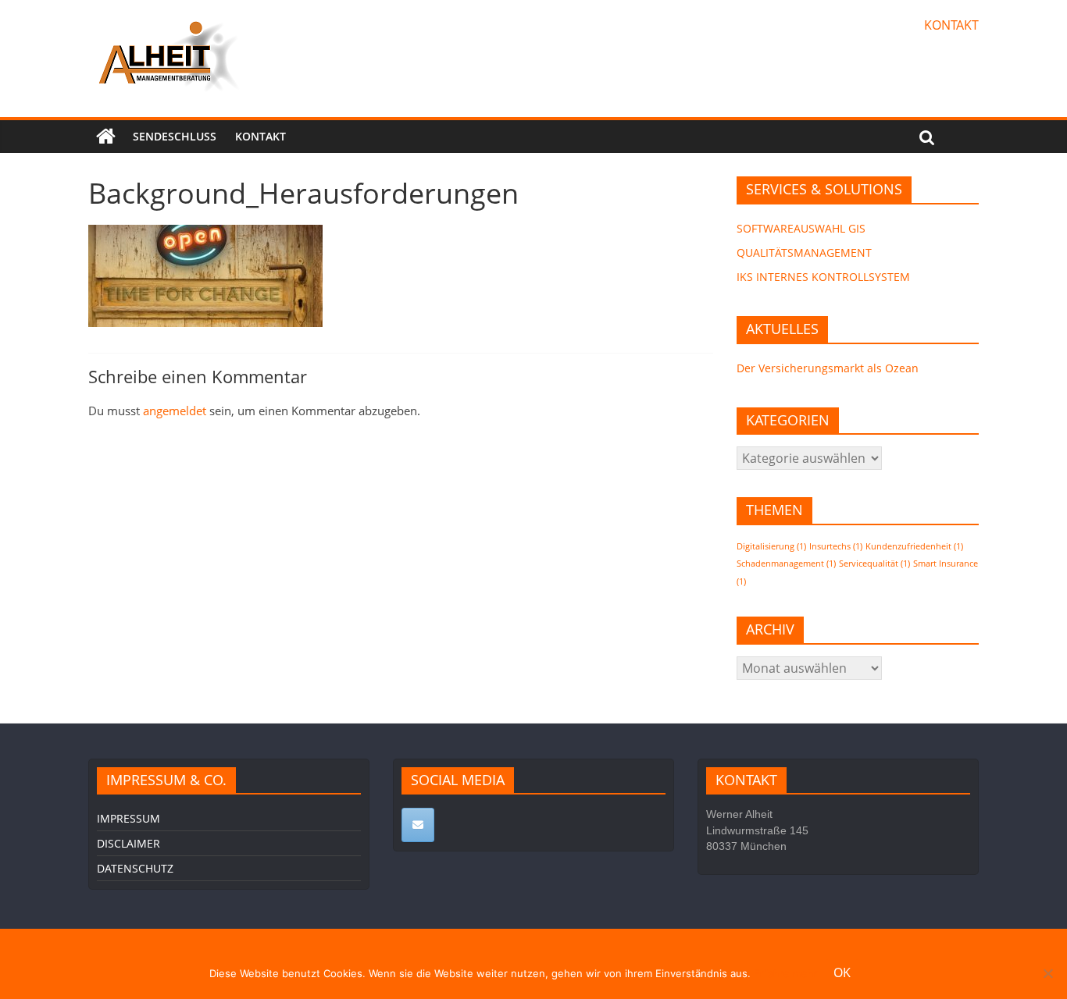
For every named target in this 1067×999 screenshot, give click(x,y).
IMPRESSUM (128, 818)
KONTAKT (951, 25)
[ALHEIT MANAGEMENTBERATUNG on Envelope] (417, 825)
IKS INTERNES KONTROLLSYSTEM (823, 276)
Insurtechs (835, 546)
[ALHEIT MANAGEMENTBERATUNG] (105, 136)
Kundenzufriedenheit (914, 546)
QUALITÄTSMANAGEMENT (804, 252)
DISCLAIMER (128, 843)
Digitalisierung (771, 546)
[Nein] (1047, 973)
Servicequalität (874, 563)
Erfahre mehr (786, 973)
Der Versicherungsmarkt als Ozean (828, 368)
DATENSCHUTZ (135, 868)
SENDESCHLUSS (174, 136)
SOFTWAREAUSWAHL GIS (801, 228)
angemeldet (174, 410)
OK (842, 972)
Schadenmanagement (786, 563)
